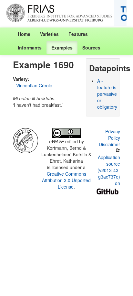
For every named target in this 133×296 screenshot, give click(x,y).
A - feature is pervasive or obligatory (107, 94)
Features (78, 34)
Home (24, 34)
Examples (62, 47)
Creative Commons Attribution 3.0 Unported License (66, 180)
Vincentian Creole (34, 85)
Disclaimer (109, 144)
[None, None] (25, 140)
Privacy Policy (112, 134)
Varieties (49, 34)
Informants (30, 47)
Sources (91, 47)
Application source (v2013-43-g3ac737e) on (108, 170)
